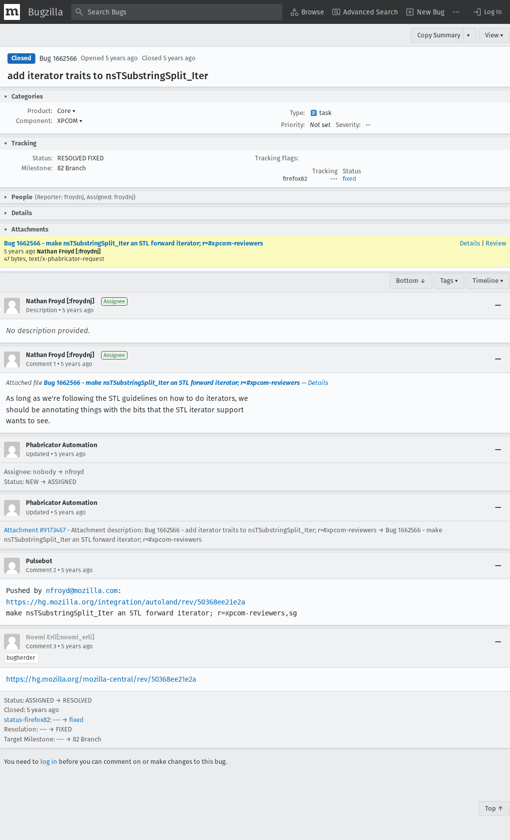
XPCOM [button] (70, 120)
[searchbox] (176, 12)
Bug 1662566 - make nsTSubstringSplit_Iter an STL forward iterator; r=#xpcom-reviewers (133, 243)
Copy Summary (438, 35)
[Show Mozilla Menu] (12, 12)
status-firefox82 (27, 719)
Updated (37, 454)
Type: (297, 113)
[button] (487, 12)
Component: (34, 120)
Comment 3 (41, 646)
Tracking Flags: (276, 158)
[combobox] (176, 12)
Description (41, 310)
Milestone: (36, 168)
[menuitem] (307, 12)
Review (496, 243)
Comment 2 (41, 570)
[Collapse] (498, 306)
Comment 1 (41, 363)
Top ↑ (494, 808)
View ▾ (494, 35)
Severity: (348, 124)
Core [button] (66, 111)
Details (470, 243)
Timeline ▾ (488, 280)
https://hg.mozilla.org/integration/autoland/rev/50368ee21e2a (125, 602)
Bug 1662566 (58, 58)
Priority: (293, 124)
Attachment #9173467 (35, 530)
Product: (39, 111)
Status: (42, 158)
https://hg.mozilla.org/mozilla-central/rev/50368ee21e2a (101, 679)
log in (48, 761)
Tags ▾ (449, 280)
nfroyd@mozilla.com (82, 591)
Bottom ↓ (411, 280)
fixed (349, 178)
